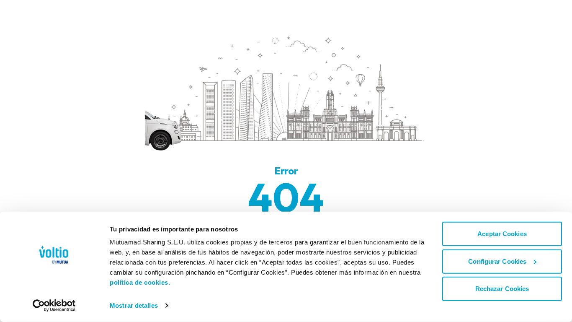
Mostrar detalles (134, 305)
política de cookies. (140, 282)
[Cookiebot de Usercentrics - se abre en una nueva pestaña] (54, 305)
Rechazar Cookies (502, 288)
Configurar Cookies (497, 261)
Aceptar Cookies (502, 233)
